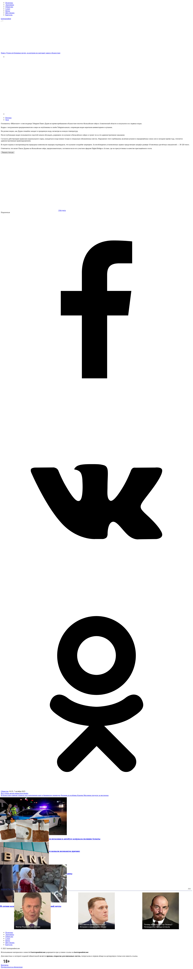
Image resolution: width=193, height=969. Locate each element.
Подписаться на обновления (11, 967)
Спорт (7, 9)
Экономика (9, 5)
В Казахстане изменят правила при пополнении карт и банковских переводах (30, 795)
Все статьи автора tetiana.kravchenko (14, 793)
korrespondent (6, 19)
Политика (9, 3)
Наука (7, 11)
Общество (9, 7)
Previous (8, 118)
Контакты (4, 965)
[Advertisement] (97, 37)
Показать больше (8, 152)
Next (7, 120)
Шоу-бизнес (10, 13)
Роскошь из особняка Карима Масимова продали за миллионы (85, 795)
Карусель (8, 15)
